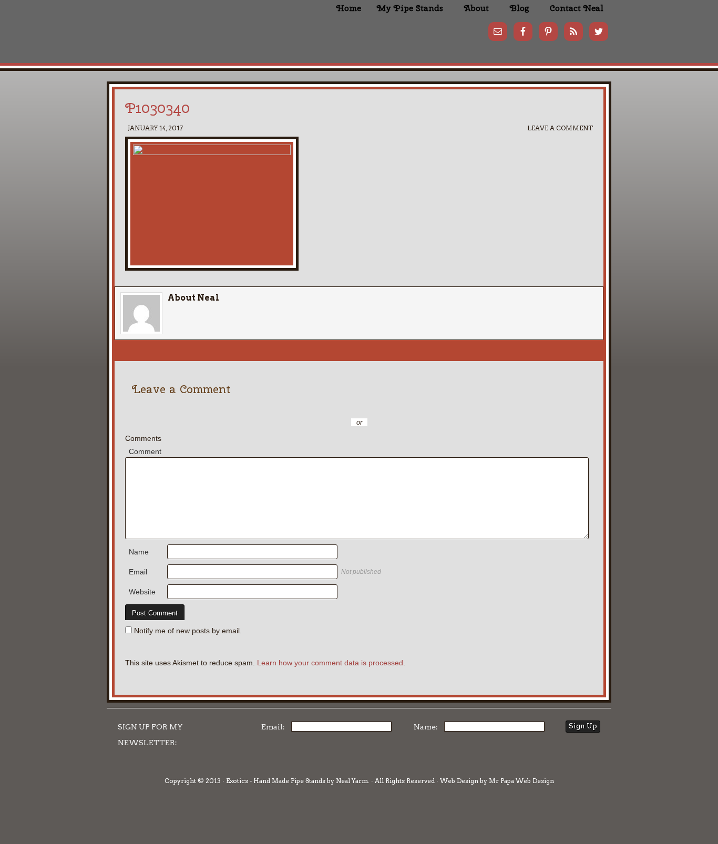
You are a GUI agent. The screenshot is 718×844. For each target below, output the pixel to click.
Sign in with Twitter (311, 407)
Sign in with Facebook (406, 407)
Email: (273, 727)
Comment (145, 451)
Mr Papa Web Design (521, 781)
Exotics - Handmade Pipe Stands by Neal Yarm (193, 26)
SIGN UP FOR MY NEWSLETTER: (150, 735)
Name (139, 552)
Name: (426, 727)
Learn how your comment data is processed (330, 662)
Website (142, 592)
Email (138, 572)
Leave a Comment (560, 128)
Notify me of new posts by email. (188, 630)
